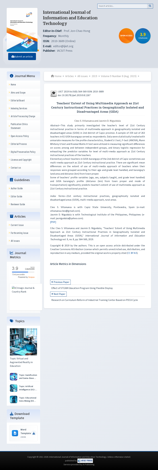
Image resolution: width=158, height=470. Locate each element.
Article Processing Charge (23, 116)
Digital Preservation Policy (23, 151)
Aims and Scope (18, 92)
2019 (94, 76)
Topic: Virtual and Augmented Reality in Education (21, 362)
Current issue (17, 224)
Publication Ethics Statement (19, 125)
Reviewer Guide (18, 204)
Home (13, 84)
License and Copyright (21, 159)
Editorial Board (18, 100)
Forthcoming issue (19, 232)
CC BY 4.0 (132, 253)
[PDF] (53, 222)
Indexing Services (19, 108)
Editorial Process (19, 143)
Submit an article (24, 56)
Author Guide (17, 188)
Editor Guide (16, 196)
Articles (69, 76)
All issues (15, 240)
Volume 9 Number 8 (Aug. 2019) (119, 76)
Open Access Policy (20, 135)
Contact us (16, 167)
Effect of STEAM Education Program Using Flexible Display (82, 288)
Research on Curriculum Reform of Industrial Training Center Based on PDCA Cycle (94, 300)
